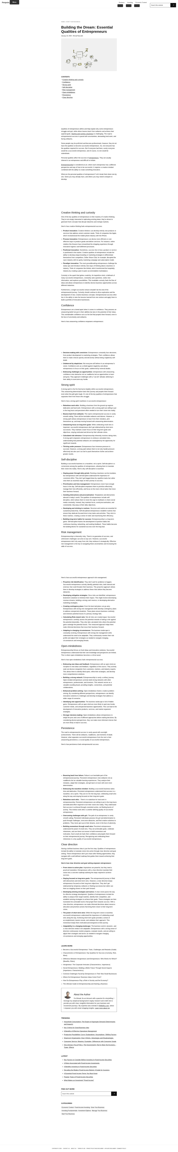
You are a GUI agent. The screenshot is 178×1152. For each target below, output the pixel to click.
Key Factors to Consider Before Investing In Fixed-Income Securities (88, 1060)
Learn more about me (102, 1008)
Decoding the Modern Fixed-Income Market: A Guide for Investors (86, 1070)
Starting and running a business (82, 134)
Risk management (68, 90)
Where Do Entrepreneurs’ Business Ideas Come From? (82, 977)
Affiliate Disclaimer (110, 1148)
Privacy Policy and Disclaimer (94, 1148)
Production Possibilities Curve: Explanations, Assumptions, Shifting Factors (90, 1035)
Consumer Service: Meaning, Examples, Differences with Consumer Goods (90, 1041)
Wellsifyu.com (104, 1006)
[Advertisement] (89, 14)
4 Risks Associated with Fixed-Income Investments (81, 1063)
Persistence (66, 95)
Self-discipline (67, 87)
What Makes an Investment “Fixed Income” (79, 1080)
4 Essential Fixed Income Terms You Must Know (80, 1073)
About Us (73, 1148)
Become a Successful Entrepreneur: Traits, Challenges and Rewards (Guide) (89, 949)
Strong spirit (66, 85)
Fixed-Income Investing (82, 1107)
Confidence (66, 82)
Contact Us (66, 1148)
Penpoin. (6, 2)
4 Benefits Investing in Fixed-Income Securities (80, 1067)
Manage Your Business (99, 1110)
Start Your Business (68, 1114)
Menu (14, 2)
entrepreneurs (94, 158)
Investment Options (84, 1110)
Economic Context (68, 1107)
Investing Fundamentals (69, 1110)
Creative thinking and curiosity (73, 80)
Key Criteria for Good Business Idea (76, 1028)
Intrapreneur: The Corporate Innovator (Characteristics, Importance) (86, 964)
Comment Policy (121, 1148)
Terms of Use (81, 1148)
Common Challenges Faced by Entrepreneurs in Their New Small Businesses (90, 974)
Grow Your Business (97, 1107)
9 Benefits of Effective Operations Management (80, 1031)
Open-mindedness (68, 92)
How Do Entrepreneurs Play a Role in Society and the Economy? (85, 980)
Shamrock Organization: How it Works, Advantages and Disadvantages (89, 1038)
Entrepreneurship (67, 165)
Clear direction (67, 97)
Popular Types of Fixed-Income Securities (78, 1077)
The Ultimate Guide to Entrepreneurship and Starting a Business (85, 984)
